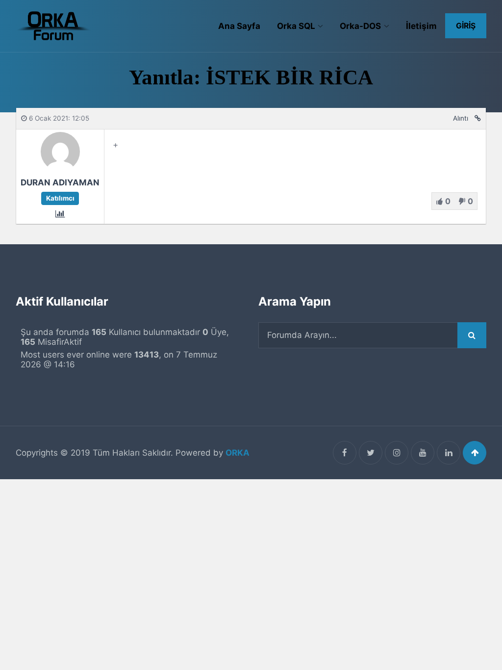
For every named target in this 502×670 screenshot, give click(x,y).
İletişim (421, 26)
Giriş (466, 25)
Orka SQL (296, 26)
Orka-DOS (360, 26)
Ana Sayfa (239, 26)
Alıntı (460, 118)
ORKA (238, 453)
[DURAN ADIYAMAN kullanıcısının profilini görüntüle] (60, 168)
